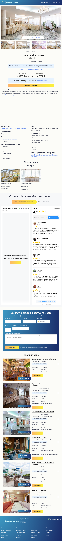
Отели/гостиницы (21, 527)
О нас (21, 519)
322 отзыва (44, 414)
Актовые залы (35, 527)
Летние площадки (6, 530)
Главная (27, 51)
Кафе (2, 537)
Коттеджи (34, 535)
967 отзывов (44, 492)
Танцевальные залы (6, 527)
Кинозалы (34, 530)
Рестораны (33, 51)
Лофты (48, 532)
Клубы (18, 537)
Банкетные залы (35, 532)
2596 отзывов (37, 61)
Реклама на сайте (23, 522)
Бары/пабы (4, 535)
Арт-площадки (20, 532)
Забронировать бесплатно (31, 85)
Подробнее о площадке (8, 95)
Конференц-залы (21, 530)
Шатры (33, 537)
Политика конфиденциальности (27, 523)
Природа (3, 532)
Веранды (48, 527)
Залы (47, 535)
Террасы (18, 535)
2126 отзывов (45, 388)
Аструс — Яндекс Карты (46, 304)
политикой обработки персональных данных (37, 347)
